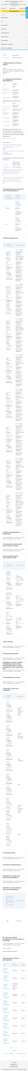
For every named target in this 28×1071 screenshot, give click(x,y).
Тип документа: (4, 25)
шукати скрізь (24, 14)
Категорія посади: (5, 32)
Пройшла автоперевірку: (6, 48)
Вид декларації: (4, 17)
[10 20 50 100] (13, 1048)
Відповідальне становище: (7, 44)
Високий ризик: (4, 40)
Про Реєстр (3, 8)
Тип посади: (3, 29)
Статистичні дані (22, 8)
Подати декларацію (14, 11)
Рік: (2, 21)
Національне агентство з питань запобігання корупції (15, 1069)
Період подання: (4, 36)
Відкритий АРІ (12, 8)
